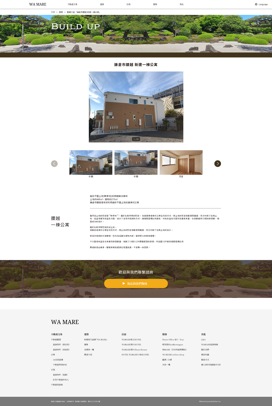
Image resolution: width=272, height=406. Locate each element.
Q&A (203, 339)
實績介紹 (88, 354)
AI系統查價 (58, 359)
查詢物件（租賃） (61, 374)
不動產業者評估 (60, 364)
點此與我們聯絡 (137, 283)
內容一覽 (166, 364)
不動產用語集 (57, 384)
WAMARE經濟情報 (209, 344)
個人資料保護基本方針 (211, 364)
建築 (61, 12)
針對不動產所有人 (61, 379)
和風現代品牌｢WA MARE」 (96, 339)
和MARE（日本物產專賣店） (175, 349)
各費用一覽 (89, 349)
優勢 (86, 344)
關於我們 (205, 349)
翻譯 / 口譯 (167, 359)
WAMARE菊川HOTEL (131, 344)
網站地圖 (205, 354)
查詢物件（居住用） (62, 344)
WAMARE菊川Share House (134, 349)
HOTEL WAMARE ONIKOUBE (135, 354)
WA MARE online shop (173, 354)
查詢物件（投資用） (62, 349)
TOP (53, 12)
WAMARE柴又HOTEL (131, 339)
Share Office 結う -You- (173, 339)
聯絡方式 (205, 359)
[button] (218, 164)
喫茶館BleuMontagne (172, 344)
